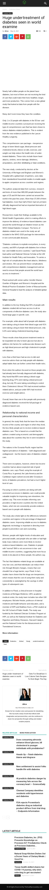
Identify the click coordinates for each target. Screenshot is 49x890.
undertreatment (38, 641)
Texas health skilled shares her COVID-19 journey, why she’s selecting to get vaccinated (29, 870)
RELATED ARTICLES (10, 733)
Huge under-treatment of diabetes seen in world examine (13, 676)
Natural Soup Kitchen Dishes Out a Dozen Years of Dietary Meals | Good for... (29, 856)
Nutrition (18, 862)
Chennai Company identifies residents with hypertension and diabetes (29, 793)
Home (5, 9)
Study (28, 641)
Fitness (17, 875)
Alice (6, 31)
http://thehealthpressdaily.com (24, 707)
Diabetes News (14, 9)
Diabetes (13, 641)
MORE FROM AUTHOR (28, 733)
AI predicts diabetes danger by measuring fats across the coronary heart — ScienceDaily (31, 781)
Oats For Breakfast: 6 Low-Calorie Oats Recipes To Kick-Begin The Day (35, 676)
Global (21, 641)
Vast (5, 644)
